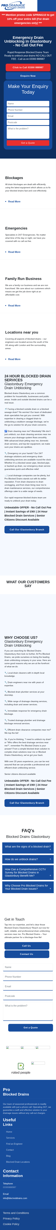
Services (10, 1137)
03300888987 (9, 1187)
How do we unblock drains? (21, 859)
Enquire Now (28, 75)
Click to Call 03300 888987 (28, 67)
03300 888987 (37, 59)
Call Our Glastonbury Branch (27, 529)
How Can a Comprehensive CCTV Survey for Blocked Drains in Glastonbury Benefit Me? (25, 872)
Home (9, 1131)
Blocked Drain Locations (18, 1162)
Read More (14, 201)
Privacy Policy (11, 1218)
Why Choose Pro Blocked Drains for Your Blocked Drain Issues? (26, 887)
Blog (8, 1156)
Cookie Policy (11, 1224)
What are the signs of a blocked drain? (28, 846)
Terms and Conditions (16, 1212)
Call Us (27, 945)
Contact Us (27, 954)
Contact (10, 1150)
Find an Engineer (14, 1144)
